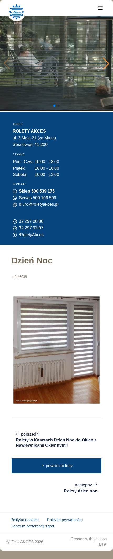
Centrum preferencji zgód (32, 526)
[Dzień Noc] (56, 350)
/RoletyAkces (31, 235)
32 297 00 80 (31, 221)
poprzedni (56, 439)
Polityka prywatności (65, 520)
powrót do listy (59, 466)
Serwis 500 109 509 (37, 197)
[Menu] (100, 7)
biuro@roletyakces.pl (38, 204)
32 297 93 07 (31, 228)
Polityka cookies (25, 520)
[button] (106, 63)
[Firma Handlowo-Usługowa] (16, 12)
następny (80, 488)
